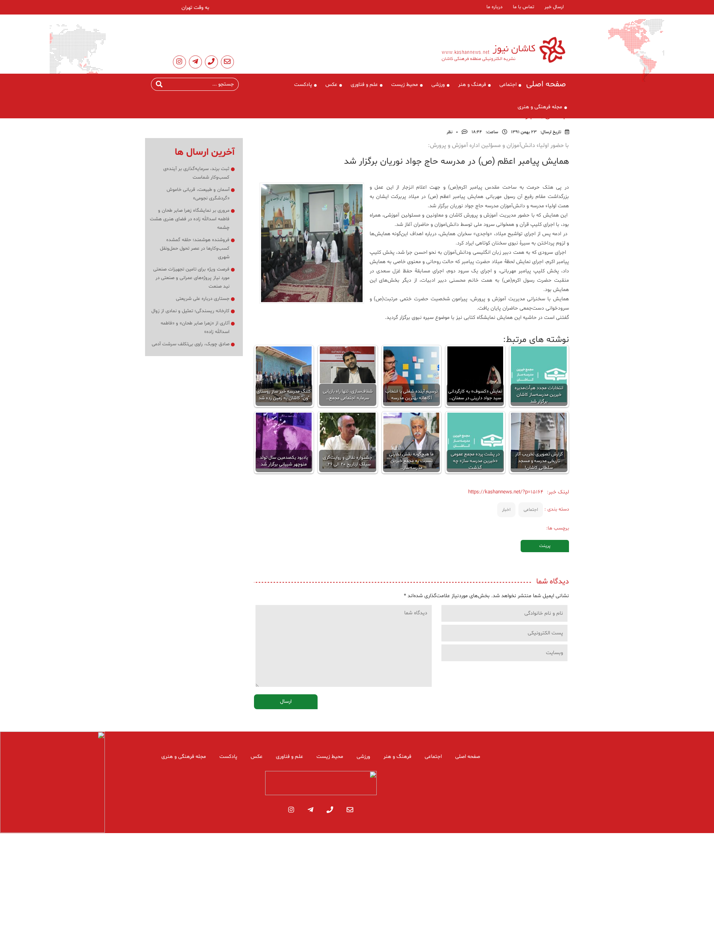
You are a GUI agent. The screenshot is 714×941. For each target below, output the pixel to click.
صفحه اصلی (546, 84)
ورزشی (438, 84)
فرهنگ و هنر (472, 84)
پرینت (544, 546)
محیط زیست (404, 84)
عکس (331, 84)
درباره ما (494, 7)
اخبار (506, 510)
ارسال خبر (554, 7)
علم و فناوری (364, 84)
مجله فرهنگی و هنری (540, 107)
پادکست (303, 84)
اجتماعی (508, 84)
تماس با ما (523, 7)
